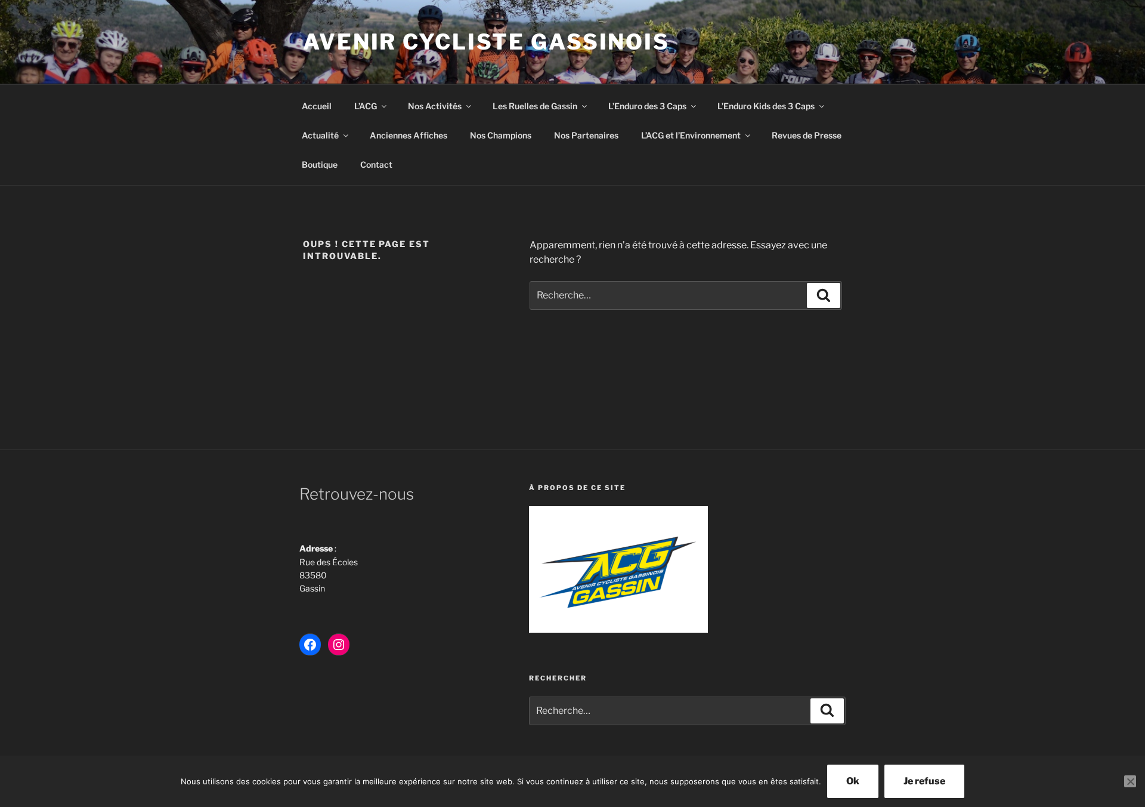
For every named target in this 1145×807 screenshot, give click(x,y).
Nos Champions (500, 135)
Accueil (317, 106)
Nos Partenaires (586, 135)
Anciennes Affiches (408, 135)
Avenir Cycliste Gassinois (486, 42)
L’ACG (365, 106)
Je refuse (924, 781)
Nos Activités (435, 106)
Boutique (320, 164)
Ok (852, 781)
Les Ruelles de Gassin (535, 106)
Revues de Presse (806, 135)
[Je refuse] (1130, 781)
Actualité (320, 135)
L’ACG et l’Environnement (691, 135)
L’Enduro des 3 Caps (647, 106)
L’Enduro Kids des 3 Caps (766, 106)
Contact (376, 164)
